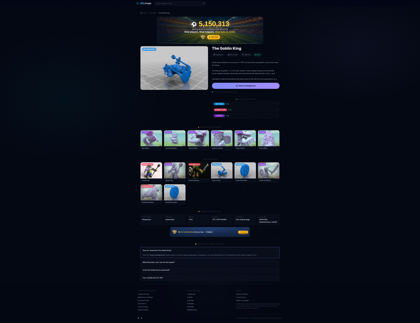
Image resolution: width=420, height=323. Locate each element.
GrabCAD (190, 300)
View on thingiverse (247, 86)
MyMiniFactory (192, 310)
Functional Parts (143, 300)
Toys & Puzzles (143, 306)
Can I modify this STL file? (153, 278)
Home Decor (142, 303)
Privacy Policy (241, 297)
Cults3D (189, 297)
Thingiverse (191, 294)
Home (144, 13)
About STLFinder (242, 294)
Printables (190, 303)
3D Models (152, 13)
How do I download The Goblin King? (157, 250)
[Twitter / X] (141, 318)
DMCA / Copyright (242, 300)
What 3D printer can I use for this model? (159, 262)
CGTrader (190, 306)
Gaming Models (143, 310)
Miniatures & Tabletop (145, 297)
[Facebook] (138, 318)
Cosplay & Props (143, 294)
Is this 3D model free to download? (156, 270)
